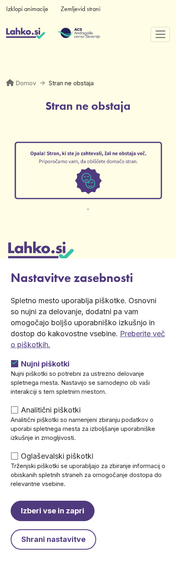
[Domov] (25, 34)
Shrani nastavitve (53, 539)
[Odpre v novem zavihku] (88, 201)
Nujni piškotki (45, 364)
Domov (26, 83)
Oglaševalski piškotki (57, 456)
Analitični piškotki (51, 410)
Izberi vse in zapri (52, 510)
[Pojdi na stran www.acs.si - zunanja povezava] (66, 34)
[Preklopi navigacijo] (160, 34)
